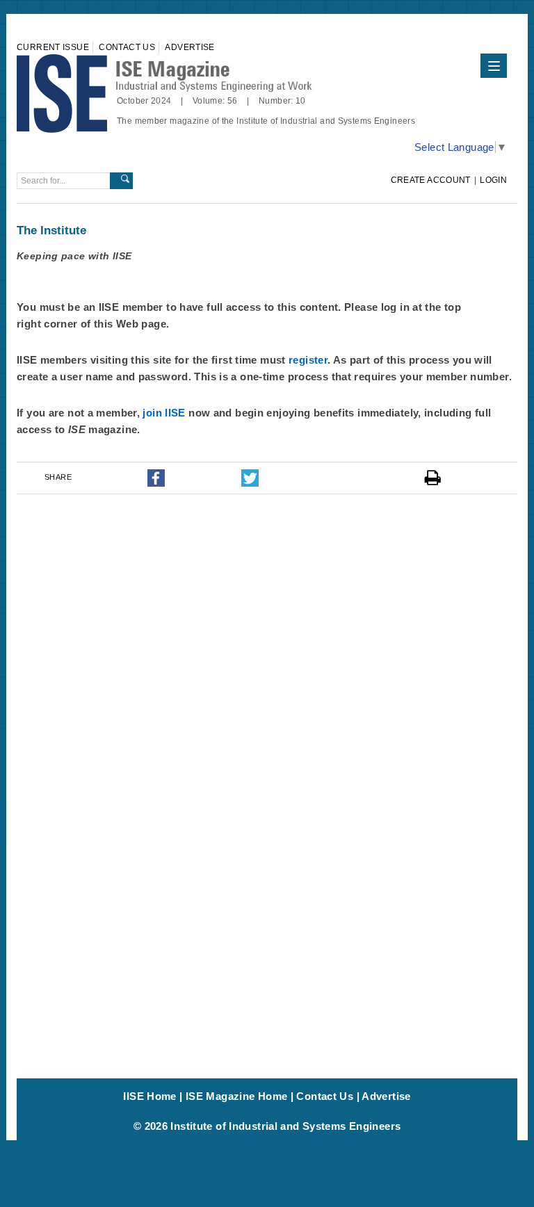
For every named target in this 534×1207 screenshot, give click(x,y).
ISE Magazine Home (236, 1096)
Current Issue (53, 47)
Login (493, 180)
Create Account (431, 180)
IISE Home (149, 1096)
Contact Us (127, 47)
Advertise (189, 47)
